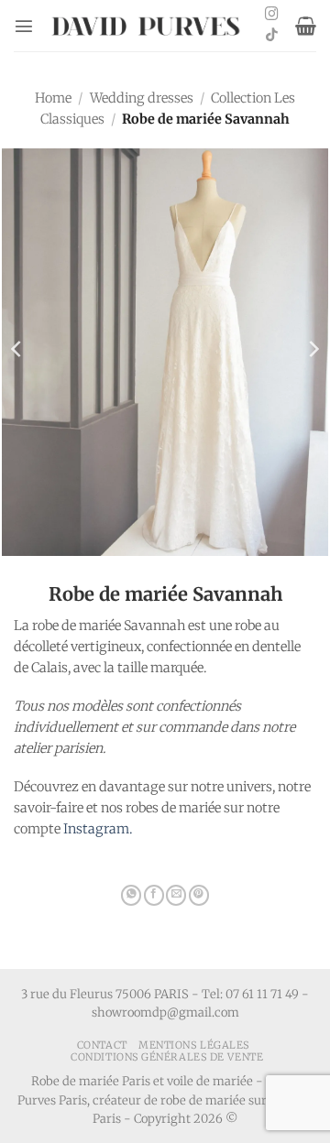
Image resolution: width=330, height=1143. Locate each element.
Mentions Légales (193, 1045)
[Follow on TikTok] (272, 35)
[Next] (313, 349)
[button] (24, 26)
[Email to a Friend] (176, 896)
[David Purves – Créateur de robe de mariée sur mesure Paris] (147, 25)
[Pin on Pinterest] (199, 896)
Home (53, 98)
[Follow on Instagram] (272, 14)
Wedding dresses (141, 98)
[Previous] (17, 349)
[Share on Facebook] (154, 896)
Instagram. (97, 829)
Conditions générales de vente (167, 1056)
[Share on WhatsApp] (131, 896)
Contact (102, 1045)
